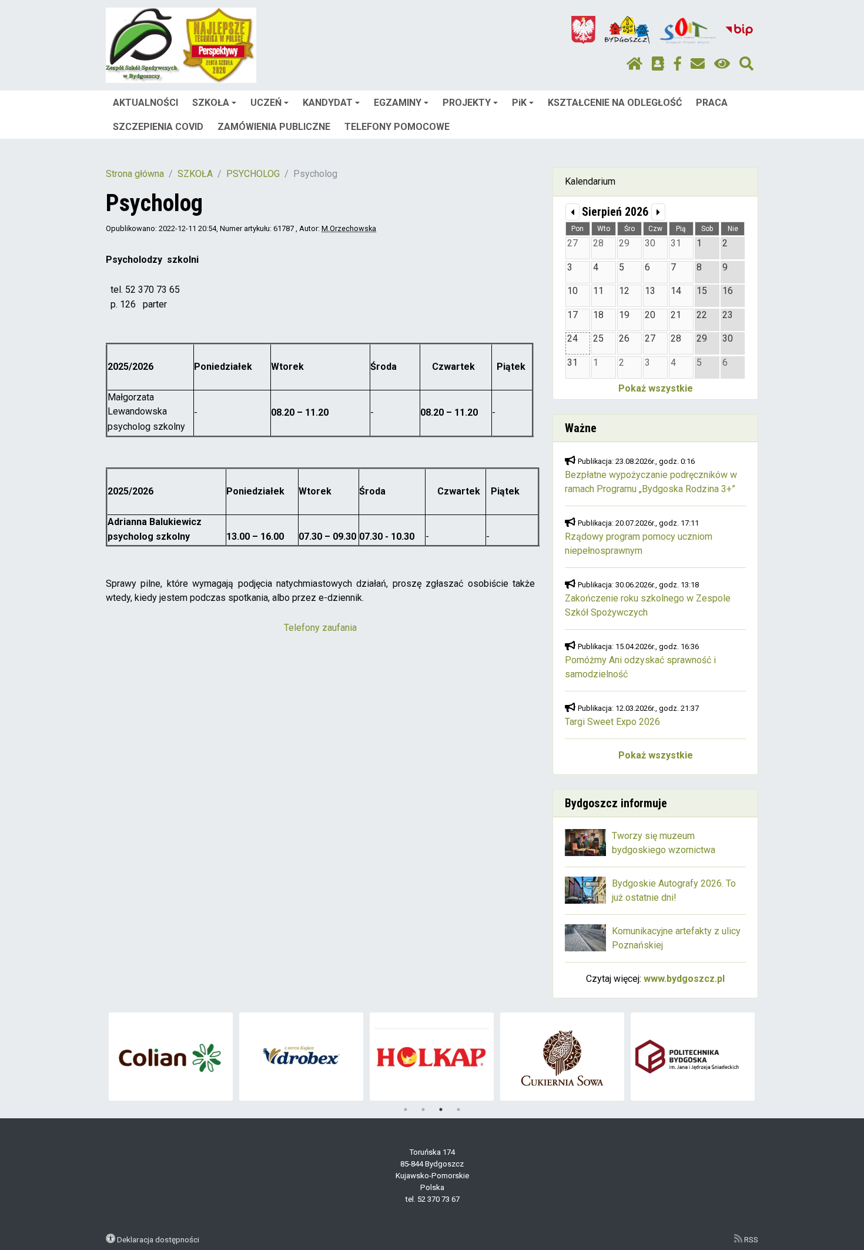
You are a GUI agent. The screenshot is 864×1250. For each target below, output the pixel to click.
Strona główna (135, 173)
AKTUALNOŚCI (145, 102)
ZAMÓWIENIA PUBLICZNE (273, 126)
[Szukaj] (746, 64)
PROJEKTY (467, 102)
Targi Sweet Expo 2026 (612, 721)
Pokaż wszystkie (655, 388)
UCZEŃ (266, 102)
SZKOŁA (210, 102)
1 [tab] (405, 1109)
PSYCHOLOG (253, 173)
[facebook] (677, 64)
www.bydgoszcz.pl (684, 978)
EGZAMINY (397, 102)
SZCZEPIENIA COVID (158, 126)
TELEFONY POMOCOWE (397, 126)
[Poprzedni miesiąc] (572, 211)
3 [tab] (441, 1109)
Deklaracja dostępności (158, 1239)
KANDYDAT (328, 102)
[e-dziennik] (658, 64)
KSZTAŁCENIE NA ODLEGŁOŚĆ (615, 102)
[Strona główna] (634, 64)
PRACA (712, 102)
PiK (519, 102)
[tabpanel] (171, 1056)
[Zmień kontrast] (722, 64)
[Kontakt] (697, 64)
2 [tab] (423, 1109)
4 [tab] (458, 1109)
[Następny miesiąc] (658, 211)
